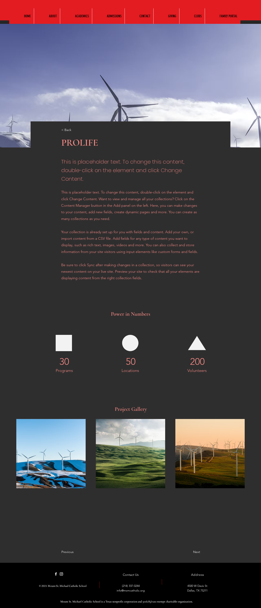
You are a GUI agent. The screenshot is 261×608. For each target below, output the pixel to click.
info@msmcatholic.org (131, 590)
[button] (76, 16)
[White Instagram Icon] (61, 574)
